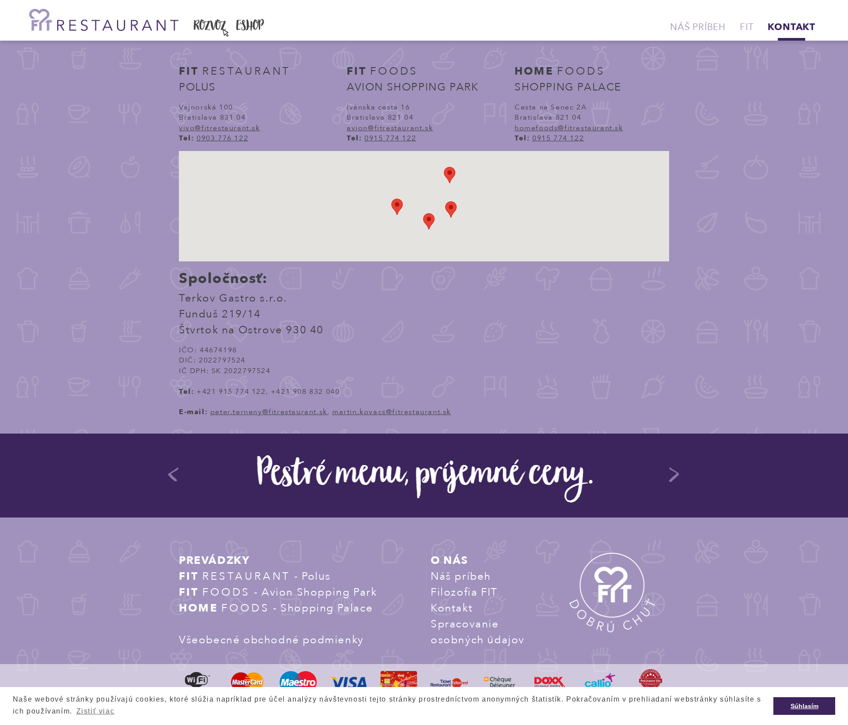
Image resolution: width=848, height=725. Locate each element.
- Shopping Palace (276, 608)
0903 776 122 (222, 138)
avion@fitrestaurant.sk (390, 128)
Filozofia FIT (464, 592)
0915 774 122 (390, 138)
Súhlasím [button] (804, 706)
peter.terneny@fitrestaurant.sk (268, 412)
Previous (173, 478)
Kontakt (791, 27)
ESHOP (250, 27)
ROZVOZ (210, 27)
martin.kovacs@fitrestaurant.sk (391, 412)
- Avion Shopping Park (278, 592)
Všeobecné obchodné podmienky (271, 640)
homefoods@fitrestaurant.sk (569, 128)
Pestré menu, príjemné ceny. (424, 476)
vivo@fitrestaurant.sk (219, 128)
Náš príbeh (698, 27)
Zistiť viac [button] (95, 711)
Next (674, 478)
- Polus (255, 576)
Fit (746, 27)
